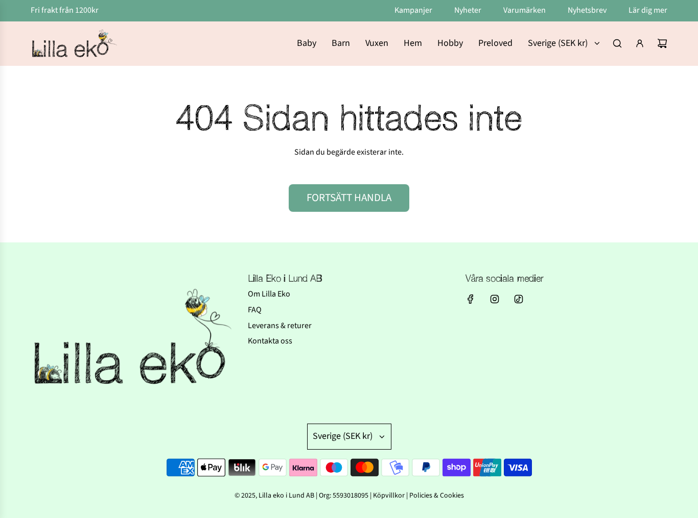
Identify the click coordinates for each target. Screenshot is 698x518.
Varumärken (525, 10)
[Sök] (617, 43)
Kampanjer (414, 10)
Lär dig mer (648, 10)
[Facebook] (470, 299)
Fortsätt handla (349, 197)
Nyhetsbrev (588, 10)
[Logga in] (640, 43)
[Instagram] (494, 299)
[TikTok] (518, 299)
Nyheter (468, 10)
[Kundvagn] (662, 43)
